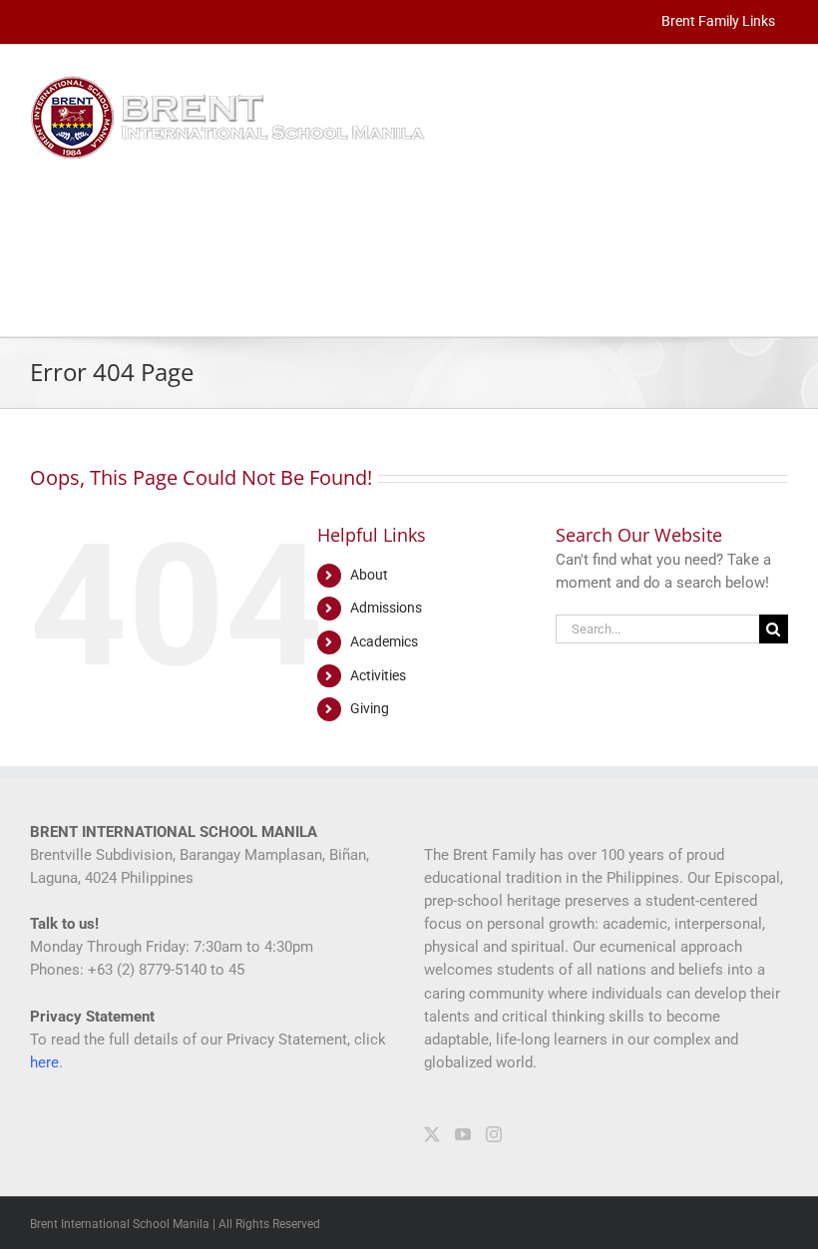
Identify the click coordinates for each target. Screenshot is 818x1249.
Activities (378, 675)
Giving (369, 708)
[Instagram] (494, 1134)
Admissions (386, 608)
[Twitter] (432, 1134)
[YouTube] (463, 1134)
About (369, 575)
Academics (384, 641)
